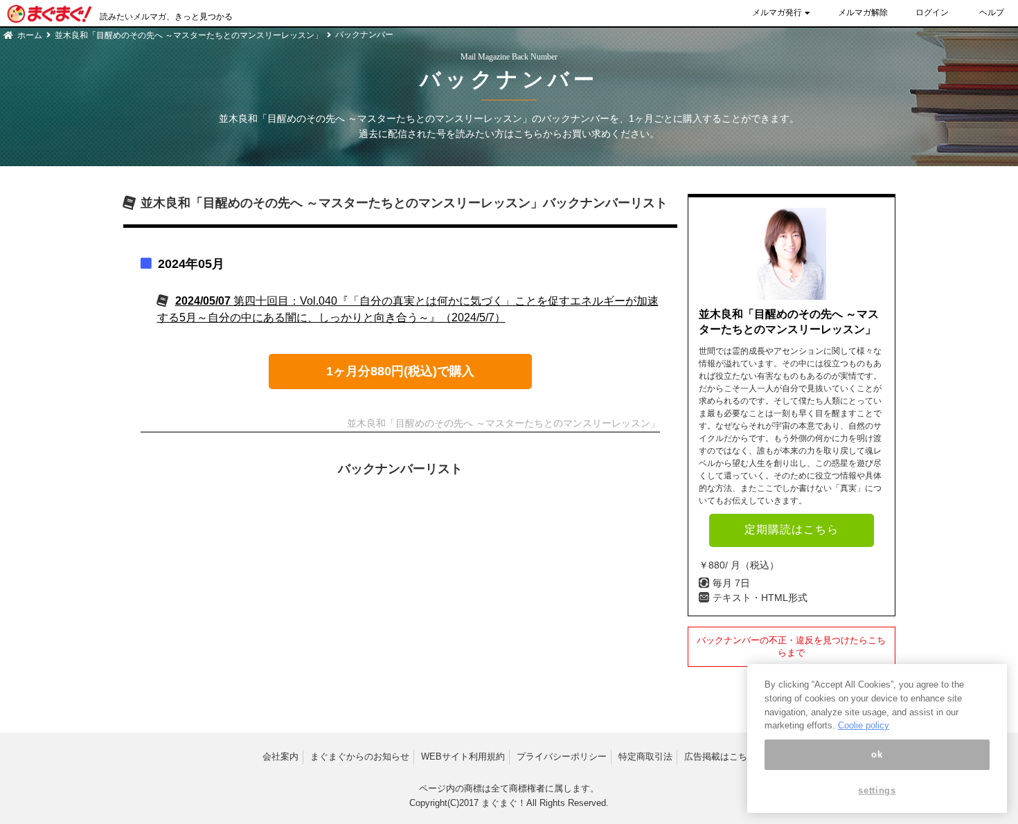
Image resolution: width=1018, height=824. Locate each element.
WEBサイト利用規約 (463, 756)
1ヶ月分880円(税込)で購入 (400, 371)
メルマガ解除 (863, 12)
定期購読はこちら (791, 529)
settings (876, 791)
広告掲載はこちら (720, 756)
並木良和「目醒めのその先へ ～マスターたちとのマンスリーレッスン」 (189, 35)
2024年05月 (191, 264)
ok (876, 754)
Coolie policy (863, 725)
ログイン (932, 12)
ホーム (29, 35)
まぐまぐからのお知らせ (359, 756)
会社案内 (280, 756)
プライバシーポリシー (562, 756)
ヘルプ (991, 12)
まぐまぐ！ (503, 803)
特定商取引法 (645, 756)
